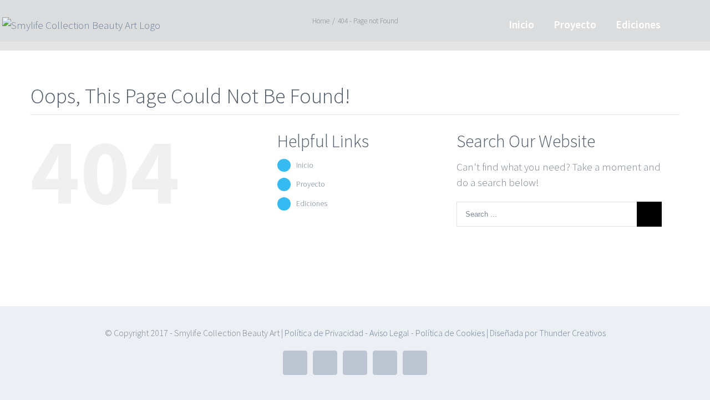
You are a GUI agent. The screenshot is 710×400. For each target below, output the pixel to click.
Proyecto (310, 184)
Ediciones (311, 203)
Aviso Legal (388, 332)
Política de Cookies (450, 332)
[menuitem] (521, 24)
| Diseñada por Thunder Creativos (545, 332)
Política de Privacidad (324, 332)
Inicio (304, 165)
